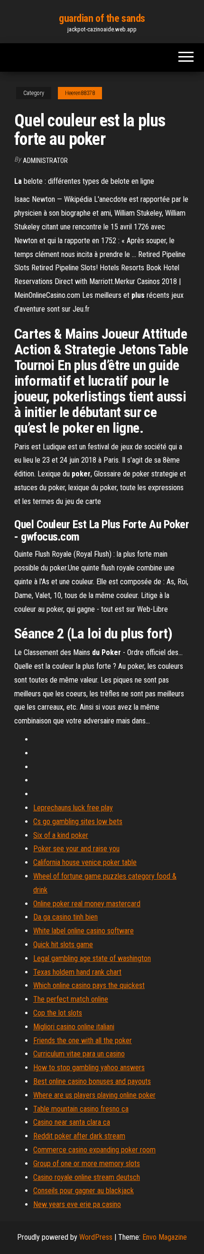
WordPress (95, 1237)
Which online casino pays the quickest (89, 985)
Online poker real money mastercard (86, 903)
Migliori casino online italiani (73, 1026)
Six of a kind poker (60, 835)
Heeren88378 (80, 93)
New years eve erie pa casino (77, 1204)
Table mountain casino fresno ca (81, 1108)
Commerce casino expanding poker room (94, 1149)
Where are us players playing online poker (94, 1095)
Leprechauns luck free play (73, 807)
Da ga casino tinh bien (65, 917)
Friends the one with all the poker (82, 1040)
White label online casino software (83, 930)
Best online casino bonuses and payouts (92, 1081)
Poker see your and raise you (76, 848)
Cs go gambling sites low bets (77, 821)
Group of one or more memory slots (86, 1163)
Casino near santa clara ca (71, 1122)
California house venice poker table (85, 862)
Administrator (45, 160)
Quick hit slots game (63, 944)
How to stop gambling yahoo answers (89, 1067)
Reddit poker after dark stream (79, 1135)
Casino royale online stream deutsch (86, 1177)
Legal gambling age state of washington (92, 958)
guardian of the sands (102, 18)
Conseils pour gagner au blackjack (83, 1190)
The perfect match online (70, 999)
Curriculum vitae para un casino (79, 1053)
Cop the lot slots (57, 1012)
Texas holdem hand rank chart (77, 972)
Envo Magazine (164, 1237)
